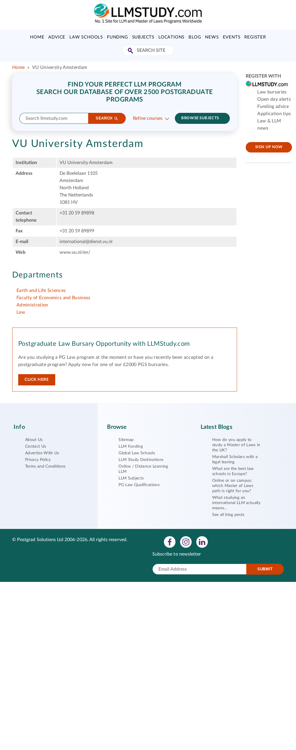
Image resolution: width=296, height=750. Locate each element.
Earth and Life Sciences (41, 290)
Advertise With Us (42, 453)
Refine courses (147, 118)
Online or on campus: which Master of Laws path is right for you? (232, 486)
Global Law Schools (137, 453)
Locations (171, 37)
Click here (37, 380)
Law (20, 312)
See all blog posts (228, 515)
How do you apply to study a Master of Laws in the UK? (236, 445)
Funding (117, 37)
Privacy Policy (38, 460)
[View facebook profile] (169, 541)
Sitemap (126, 440)
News (212, 37)
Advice (56, 37)
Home (37, 37)
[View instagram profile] (186, 541)
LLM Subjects (131, 478)
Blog (194, 37)
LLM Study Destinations (141, 460)
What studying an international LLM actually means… (236, 503)
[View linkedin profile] (202, 541)
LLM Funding (131, 446)
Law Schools (86, 37)
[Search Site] (131, 51)
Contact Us (35, 446)
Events (231, 37)
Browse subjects (200, 118)
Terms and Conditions (45, 466)
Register (255, 37)
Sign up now (269, 147)
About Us (34, 440)
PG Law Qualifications (139, 485)
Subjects (143, 37)
